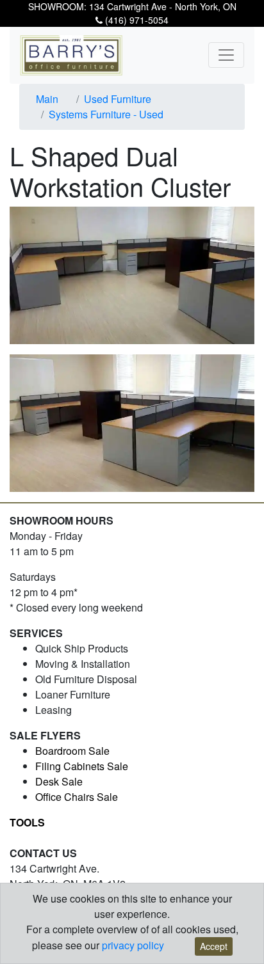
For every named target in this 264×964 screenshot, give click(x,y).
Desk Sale (59, 781)
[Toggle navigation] (226, 55)
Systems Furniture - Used (106, 114)
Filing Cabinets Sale (81, 766)
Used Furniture (117, 98)
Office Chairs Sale (76, 796)
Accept (213, 946)
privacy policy (133, 945)
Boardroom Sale (72, 750)
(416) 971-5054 (136, 19)
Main (47, 98)
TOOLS (27, 822)
